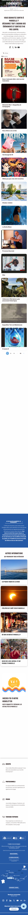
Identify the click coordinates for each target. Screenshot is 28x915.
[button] (18, 5)
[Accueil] (9, 5)
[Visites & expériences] (12, 5)
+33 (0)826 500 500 (13, 857)
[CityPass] (11, 5)
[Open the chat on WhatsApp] (24, 906)
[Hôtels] (10, 5)
